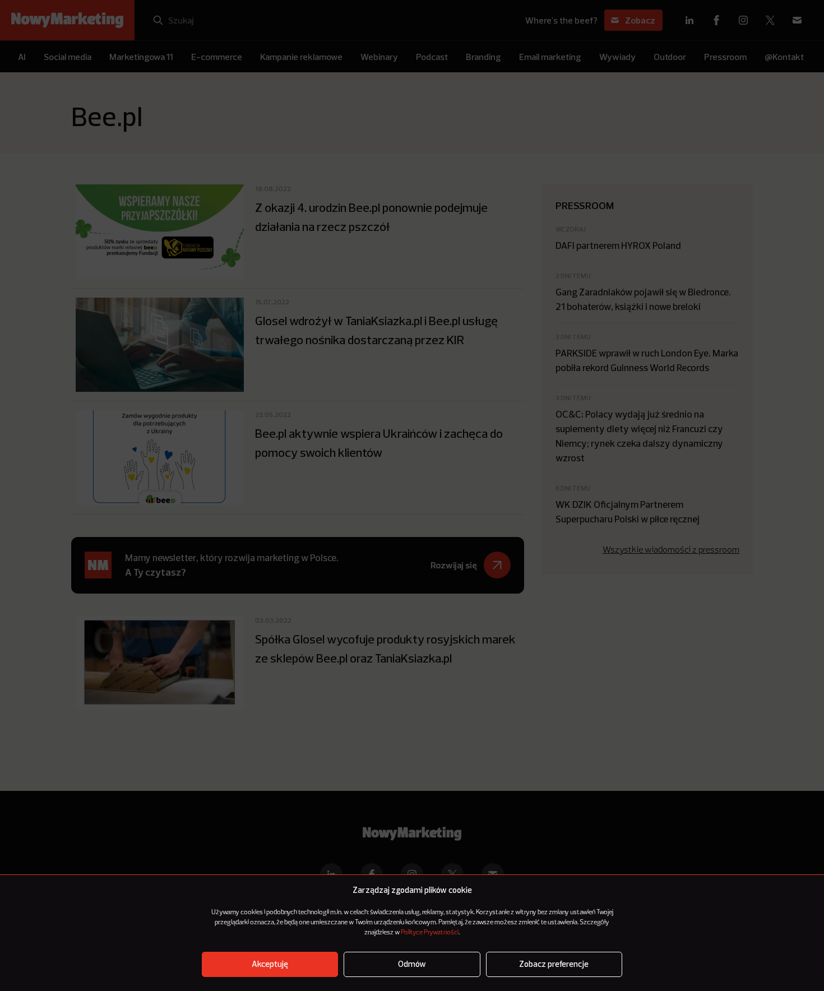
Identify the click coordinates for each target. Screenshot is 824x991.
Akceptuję (270, 964)
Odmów (412, 964)
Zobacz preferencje (554, 964)
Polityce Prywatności (430, 933)
